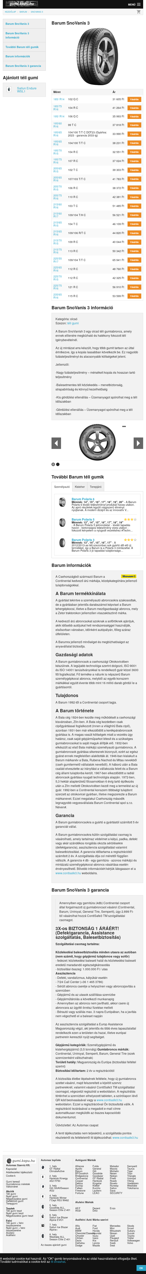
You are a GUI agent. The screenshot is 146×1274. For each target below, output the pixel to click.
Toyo (129, 1173)
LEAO (96, 1193)
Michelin (114, 1171)
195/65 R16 (57, 133)
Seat (112, 1245)
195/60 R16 (57, 124)
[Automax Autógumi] (38, 4)
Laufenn (97, 1190)
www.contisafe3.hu (68, 873)
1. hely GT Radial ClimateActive (56, 1168)
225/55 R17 (57, 259)
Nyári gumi (12, 1196)
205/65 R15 (57, 169)
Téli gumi (11, 1193)
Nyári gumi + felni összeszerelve (15, 1229)
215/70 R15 (57, 241)
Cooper (79, 1181)
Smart (130, 1228)
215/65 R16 (57, 232)
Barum (79, 1171)
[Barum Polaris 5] (62, 522)
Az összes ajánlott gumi (54, 1245)
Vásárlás (134, 99)
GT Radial (98, 1178)
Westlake (132, 1185)
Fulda (96, 1166)
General (97, 1168)
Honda (96, 1230)
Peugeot (114, 1238)
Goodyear (98, 1176)
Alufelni (10, 1233)
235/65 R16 (57, 295)
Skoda (130, 1226)
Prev (56, 443)
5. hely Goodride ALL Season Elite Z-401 (59, 1207)
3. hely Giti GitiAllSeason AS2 (59, 1188)
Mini (112, 1228)
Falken (79, 1188)
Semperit (132, 1166)
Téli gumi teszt (14, 1210)
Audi (77, 1228)
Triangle (131, 1176)
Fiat (95, 1226)
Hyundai (97, 1233)
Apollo (78, 1168)
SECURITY (116, 1193)
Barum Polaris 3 (83, 540)
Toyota (130, 1235)
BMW (78, 1230)
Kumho (96, 1188)
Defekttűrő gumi (14, 1201)
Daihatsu (80, 1243)
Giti (94, 1171)
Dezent (96, 1208)
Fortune (79, 1193)
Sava (112, 1190)
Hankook (97, 1181)
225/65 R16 (57, 268)
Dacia (78, 1240)
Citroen (79, 1238)
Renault (114, 1240)
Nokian (113, 1176)
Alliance (79, 1166)
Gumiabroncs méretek (18, 1184)
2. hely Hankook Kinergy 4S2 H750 (58, 1178)
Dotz (95, 1210)
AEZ (77, 1208)
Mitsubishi (115, 1230)
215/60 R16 (57, 205)
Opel (112, 1235)
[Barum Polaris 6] (62, 501)
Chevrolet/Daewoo (85, 1233)
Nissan (113, 1233)
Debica (79, 1183)
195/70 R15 (57, 151)
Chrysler (79, 1235)
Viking (130, 1181)
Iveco (95, 1238)
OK (141, 1268)
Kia (94, 1240)
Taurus (130, 1168)
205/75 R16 (57, 196)
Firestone (80, 1190)
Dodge (78, 1245)
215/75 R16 (57, 251)
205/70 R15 (57, 187)
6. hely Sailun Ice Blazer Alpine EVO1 (58, 1217)
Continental (81, 1178)
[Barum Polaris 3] (62, 542)
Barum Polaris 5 (83, 519)
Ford (95, 1228)
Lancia (96, 1243)
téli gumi (73, 323)
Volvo (130, 1243)
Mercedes (115, 1226)
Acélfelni (10, 1235)
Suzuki (130, 1233)
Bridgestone (81, 1176)
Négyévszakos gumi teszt (19, 1215)
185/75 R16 (57, 107)
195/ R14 (58, 116)
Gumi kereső (13, 1181)
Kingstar (97, 1183)
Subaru (131, 1230)
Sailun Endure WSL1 (26, 89)
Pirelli (113, 1178)
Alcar (78, 1210)
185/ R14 (58, 99)
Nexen (113, 1173)
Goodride (97, 1173)
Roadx (113, 1181)
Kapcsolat (11, 1169)
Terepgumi (11, 1203)
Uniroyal (131, 1178)
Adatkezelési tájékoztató (19, 1172)
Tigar (130, 1171)
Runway (114, 1185)
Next (138, 443)
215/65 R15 (57, 223)
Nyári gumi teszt (15, 1213)
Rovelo (113, 1183)
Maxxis (113, 1168)
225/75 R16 (57, 287)
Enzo (112, 1208)
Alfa (77, 1226)
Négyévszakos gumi (16, 1198)
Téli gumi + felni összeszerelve (14, 1224)
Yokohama (133, 1188)
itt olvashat (58, 1261)
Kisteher (80, 487)
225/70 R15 (57, 277)
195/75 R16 (57, 160)
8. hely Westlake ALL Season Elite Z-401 (59, 1236)
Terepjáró (96, 487)
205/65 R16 (57, 178)
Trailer (130, 1238)
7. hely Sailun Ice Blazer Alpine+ (58, 1227)
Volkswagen (133, 1240)
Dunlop (79, 1185)
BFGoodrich (81, 1173)
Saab (113, 1243)
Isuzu (95, 1235)
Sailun (113, 1188)
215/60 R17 (57, 215)
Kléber (96, 1185)
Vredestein (133, 1183)
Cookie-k (10, 1175)
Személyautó (62, 487)
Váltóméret (12, 1186)
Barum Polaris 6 (83, 499)
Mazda (96, 1245)
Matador (114, 1166)
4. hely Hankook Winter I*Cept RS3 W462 (59, 1198)
